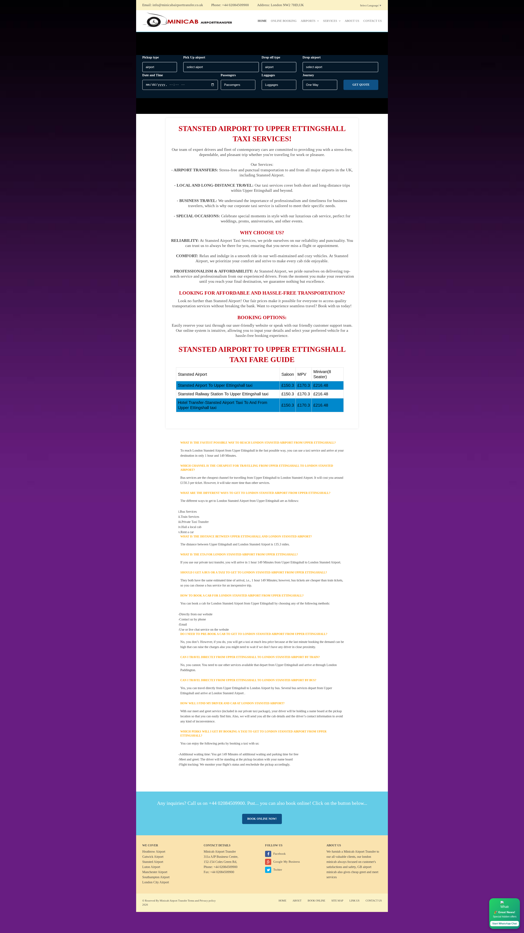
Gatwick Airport (152, 856)
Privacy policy (208, 900)
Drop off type (271, 57)
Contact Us (372, 20)
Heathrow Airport (153, 851)
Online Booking (284, 20)
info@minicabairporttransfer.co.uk (177, 5)
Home (262, 20)
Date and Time (152, 75)
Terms (191, 900)
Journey (308, 75)
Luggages (268, 75)
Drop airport (312, 57)
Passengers (228, 75)
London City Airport (155, 882)
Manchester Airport (154, 872)
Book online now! (262, 818)
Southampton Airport (155, 877)
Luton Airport (151, 867)
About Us (352, 20)
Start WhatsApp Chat (504, 923)
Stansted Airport (152, 861)
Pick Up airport (194, 57)
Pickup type (150, 57)
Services (330, 20)
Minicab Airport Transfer (360, 851)
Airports (308, 20)
